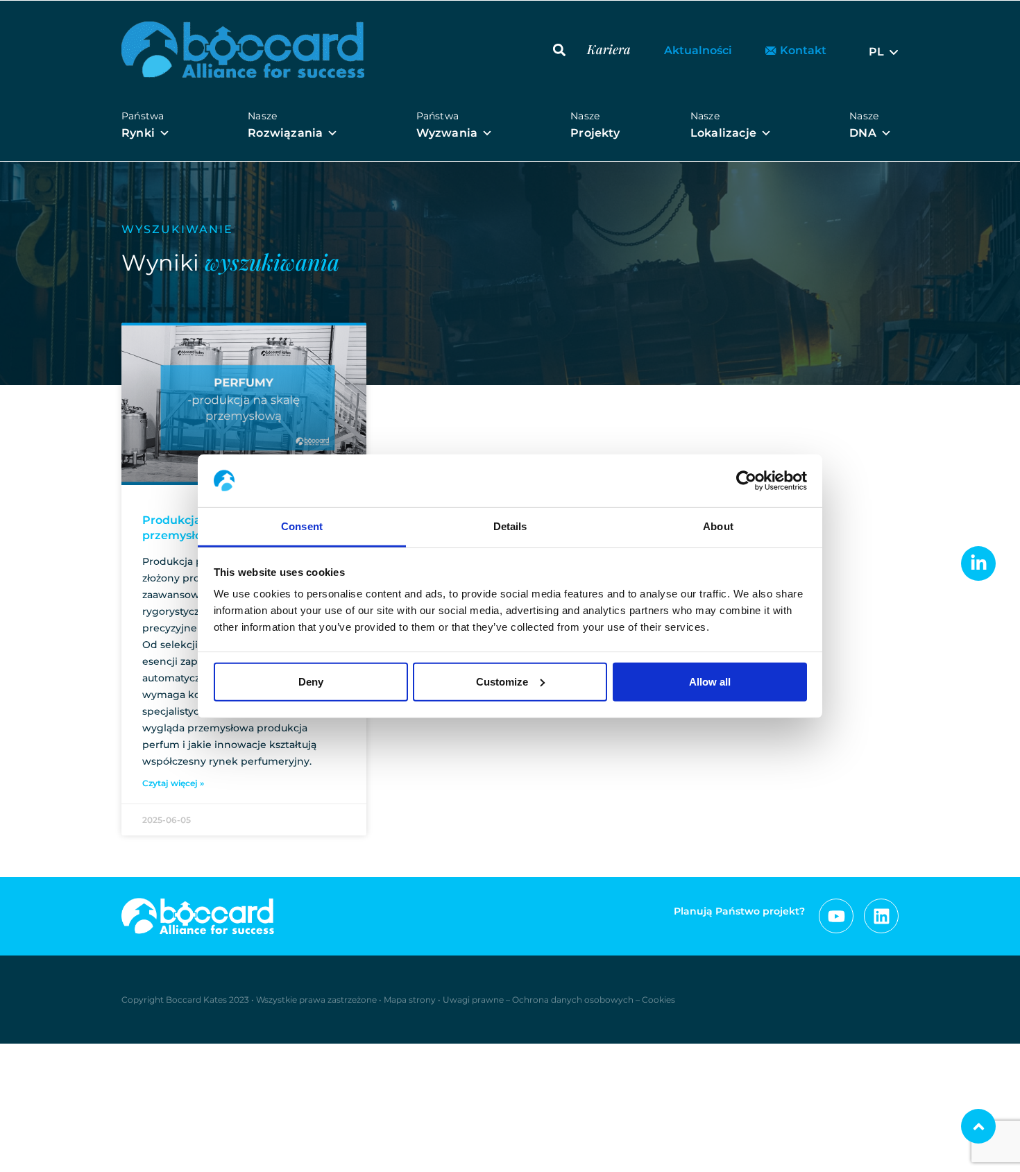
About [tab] (718, 526)
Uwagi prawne (473, 999)
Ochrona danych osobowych (573, 999)
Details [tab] (510, 526)
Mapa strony (410, 999)
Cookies (658, 999)
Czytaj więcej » (173, 783)
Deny (310, 682)
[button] (558, 49)
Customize (502, 682)
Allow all (710, 682)
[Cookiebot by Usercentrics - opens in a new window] (746, 480)
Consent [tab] (302, 526)
